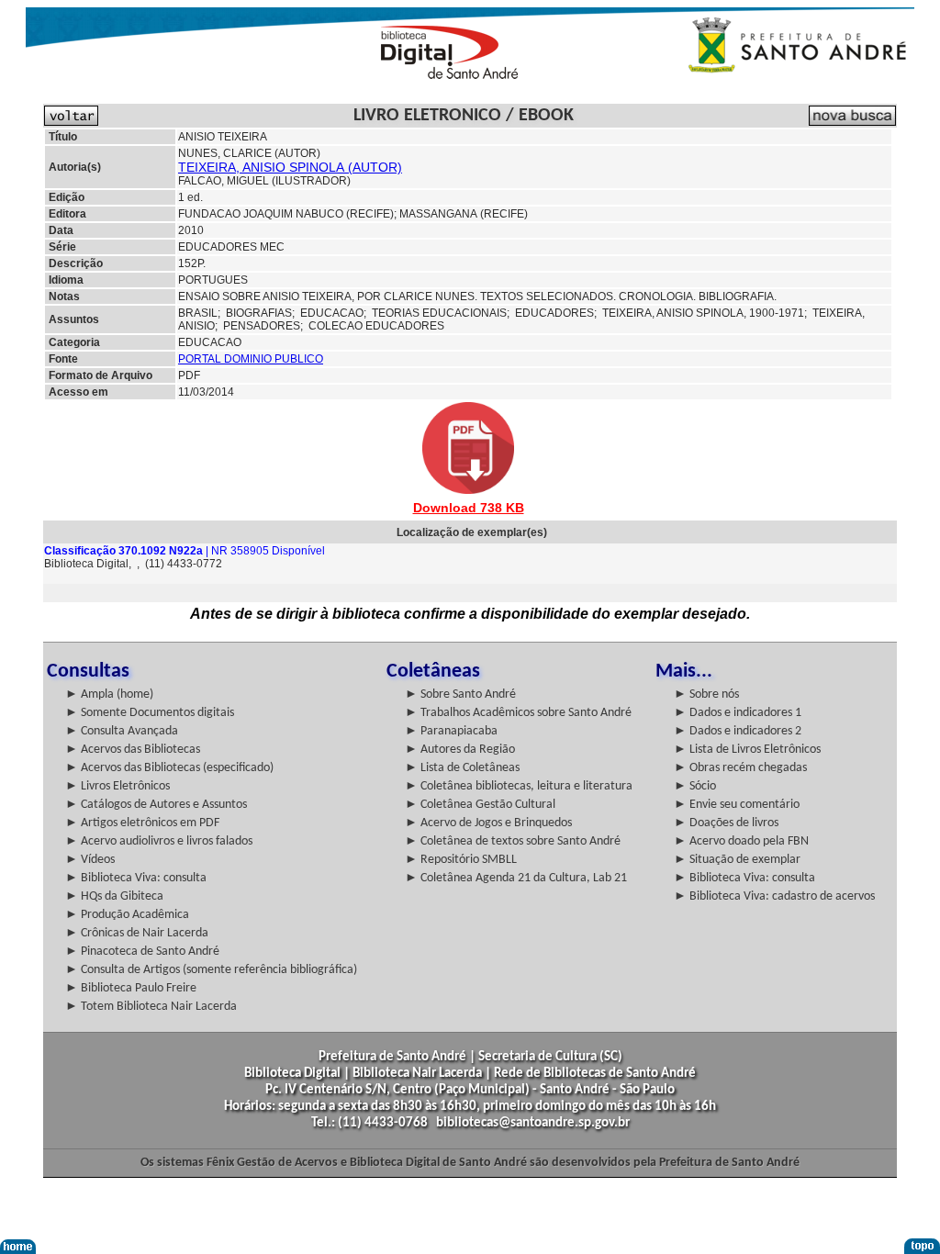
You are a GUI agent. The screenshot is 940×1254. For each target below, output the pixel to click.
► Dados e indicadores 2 (737, 731)
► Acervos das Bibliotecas (132, 749)
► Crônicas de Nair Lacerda (136, 933)
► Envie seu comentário (737, 805)
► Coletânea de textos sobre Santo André (513, 841)
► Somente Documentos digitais (149, 713)
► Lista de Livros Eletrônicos (747, 749)
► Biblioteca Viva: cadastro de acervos (774, 896)
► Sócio (695, 786)
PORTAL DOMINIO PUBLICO (250, 359)
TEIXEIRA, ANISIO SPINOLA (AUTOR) (290, 167)
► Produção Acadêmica (127, 915)
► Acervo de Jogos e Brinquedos (488, 823)
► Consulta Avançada (121, 731)
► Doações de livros (726, 823)
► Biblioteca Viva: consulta (136, 878)
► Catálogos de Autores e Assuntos (156, 805)
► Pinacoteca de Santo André (142, 951)
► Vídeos (90, 860)
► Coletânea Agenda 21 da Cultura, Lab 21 (516, 878)
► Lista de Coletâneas (462, 768)
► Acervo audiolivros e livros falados (158, 841)
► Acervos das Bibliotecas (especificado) (169, 768)
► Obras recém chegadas (740, 768)
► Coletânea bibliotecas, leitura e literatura (518, 786)
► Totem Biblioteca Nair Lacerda (151, 1006)
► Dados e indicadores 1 (737, 713)
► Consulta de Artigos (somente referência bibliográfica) (211, 970)
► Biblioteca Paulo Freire (130, 988)
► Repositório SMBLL (461, 860)
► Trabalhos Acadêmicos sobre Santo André (518, 713)
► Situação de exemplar (737, 860)
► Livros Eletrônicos (117, 786)
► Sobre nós (706, 694)
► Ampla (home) (109, 694)
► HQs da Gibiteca (114, 896)
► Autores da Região (460, 749)
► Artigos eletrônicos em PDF (142, 823)
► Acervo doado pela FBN (741, 841)
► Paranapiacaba (451, 731)
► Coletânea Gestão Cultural (480, 805)
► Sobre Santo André (460, 694)
